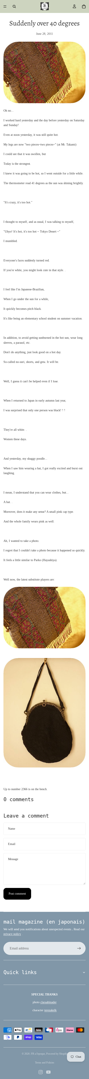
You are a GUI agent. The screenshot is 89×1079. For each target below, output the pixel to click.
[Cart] (84, 6)
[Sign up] (79, 948)
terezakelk (50, 1010)
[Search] (14, 6)
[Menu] (5, 6)
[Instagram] (40, 1072)
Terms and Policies (44, 1062)
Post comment (17, 893)
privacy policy (12, 934)
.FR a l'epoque (37, 1053)
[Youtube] (48, 1072)
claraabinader (48, 1002)
